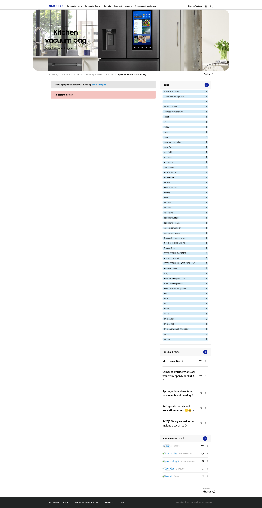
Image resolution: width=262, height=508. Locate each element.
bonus (166, 293)
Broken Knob (169, 324)
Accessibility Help (58, 502)
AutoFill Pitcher (170, 172)
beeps (166, 198)
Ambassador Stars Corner (145, 6)
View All (185, 352)
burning (167, 339)
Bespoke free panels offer (174, 238)
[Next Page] (206, 85)
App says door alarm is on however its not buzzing (178, 393)
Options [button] (207, 74)
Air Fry (166, 127)
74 (165, 102)
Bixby (166, 273)
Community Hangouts (123, 6)
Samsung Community (59, 74)
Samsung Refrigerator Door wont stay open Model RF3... (179, 374)
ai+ (165, 122)
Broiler (166, 309)
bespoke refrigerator (172, 258)
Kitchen (109, 74)
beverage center (170, 268)
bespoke (167, 208)
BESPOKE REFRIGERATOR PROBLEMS (179, 263)
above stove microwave (173, 112)
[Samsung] (56, 6)
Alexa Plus (168, 147)
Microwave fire (172, 361)
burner (166, 334)
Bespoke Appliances (172, 223)
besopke (167, 203)
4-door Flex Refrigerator (174, 97)
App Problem (169, 152)
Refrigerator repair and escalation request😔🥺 (177, 408)
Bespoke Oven (169, 248)
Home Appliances (94, 74)
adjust (166, 117)
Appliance (168, 157)
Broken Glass (169, 319)
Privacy (109, 502)
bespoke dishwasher (172, 233)
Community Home (74, 6)
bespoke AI (168, 213)
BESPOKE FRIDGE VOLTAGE (175, 243)
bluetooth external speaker (175, 288)
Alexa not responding (172, 142)
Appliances (168, 162)
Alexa (166, 137)
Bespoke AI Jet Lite (171, 218)
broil (166, 304)
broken (166, 314)
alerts (166, 132)
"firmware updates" (172, 91)
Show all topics (99, 84)
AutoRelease (169, 177)
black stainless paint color (174, 278)
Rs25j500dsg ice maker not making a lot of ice (179, 423)
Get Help (107, 6)
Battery (167, 182)
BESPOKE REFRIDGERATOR (175, 253)
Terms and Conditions (86, 502)
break (166, 299)
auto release (169, 167)
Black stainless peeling (173, 283)
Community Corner (93, 6)
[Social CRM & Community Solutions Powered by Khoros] (209, 491)
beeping (167, 192)
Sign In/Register (195, 6)
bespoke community (172, 228)
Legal (123, 502)
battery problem (170, 187)
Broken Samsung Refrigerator (176, 329)
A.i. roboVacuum (170, 107)
